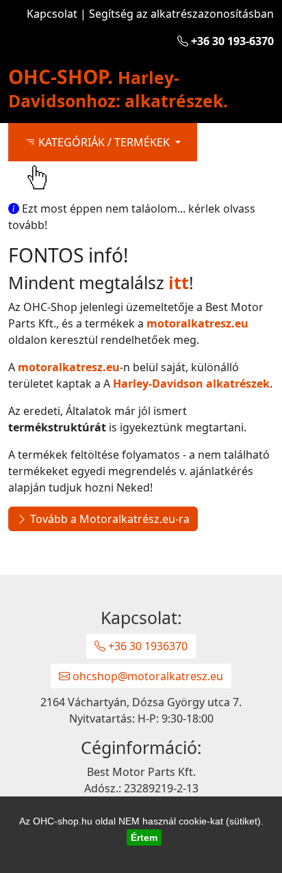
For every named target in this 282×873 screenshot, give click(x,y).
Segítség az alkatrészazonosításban (181, 13)
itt (178, 282)
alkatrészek (191, 383)
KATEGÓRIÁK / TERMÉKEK (104, 142)
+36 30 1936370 (146, 646)
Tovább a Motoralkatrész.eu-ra (108, 518)
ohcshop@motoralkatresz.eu (146, 676)
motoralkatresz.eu (197, 323)
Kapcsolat (52, 13)
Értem (144, 837)
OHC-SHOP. (118, 88)
